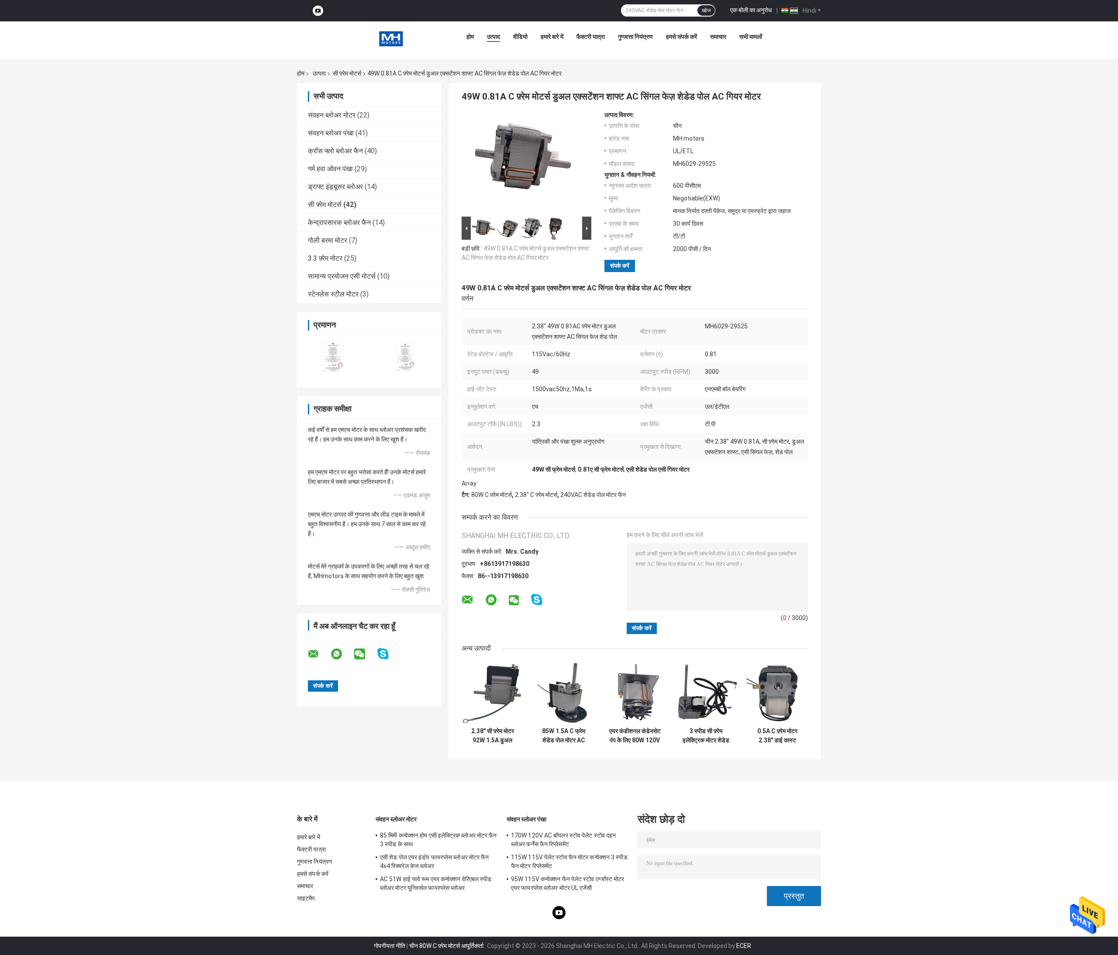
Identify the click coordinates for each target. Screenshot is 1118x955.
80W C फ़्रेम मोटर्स (491, 494)
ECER (743, 945)
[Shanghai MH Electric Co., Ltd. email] (319, 654)
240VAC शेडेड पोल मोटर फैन (593, 494)
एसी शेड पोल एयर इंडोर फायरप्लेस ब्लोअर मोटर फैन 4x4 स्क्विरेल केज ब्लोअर (434, 861)
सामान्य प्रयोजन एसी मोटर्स (342, 276)
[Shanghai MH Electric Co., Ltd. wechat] (365, 654)
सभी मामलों (750, 36)
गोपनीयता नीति (389, 945)
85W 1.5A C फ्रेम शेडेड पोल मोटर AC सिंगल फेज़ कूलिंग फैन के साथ (563, 735)
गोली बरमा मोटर (327, 240)
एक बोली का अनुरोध (751, 10)
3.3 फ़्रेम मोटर (325, 258)
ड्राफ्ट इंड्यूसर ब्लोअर (335, 187)
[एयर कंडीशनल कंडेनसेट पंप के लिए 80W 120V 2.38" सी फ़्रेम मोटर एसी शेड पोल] (635, 692)
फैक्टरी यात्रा (590, 36)
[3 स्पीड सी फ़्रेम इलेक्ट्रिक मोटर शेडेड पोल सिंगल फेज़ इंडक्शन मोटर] (706, 692)
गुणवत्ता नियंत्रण (635, 36)
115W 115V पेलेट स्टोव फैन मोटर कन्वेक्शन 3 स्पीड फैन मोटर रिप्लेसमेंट (569, 861)
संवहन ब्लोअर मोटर (331, 115)
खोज (706, 10)
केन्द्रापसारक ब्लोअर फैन (339, 222)
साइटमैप (306, 898)
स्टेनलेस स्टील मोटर (333, 294)
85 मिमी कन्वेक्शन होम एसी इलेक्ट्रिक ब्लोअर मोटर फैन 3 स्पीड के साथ (438, 840)
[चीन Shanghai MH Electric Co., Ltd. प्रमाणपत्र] (333, 356)
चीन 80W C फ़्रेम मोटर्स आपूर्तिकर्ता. (447, 945)
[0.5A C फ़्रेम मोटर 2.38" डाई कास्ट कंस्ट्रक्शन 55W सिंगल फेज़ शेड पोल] (777, 692)
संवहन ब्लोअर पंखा (331, 133)
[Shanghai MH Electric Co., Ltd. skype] (388, 653)
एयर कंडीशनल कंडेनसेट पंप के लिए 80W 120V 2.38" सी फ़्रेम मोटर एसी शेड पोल (635, 735)
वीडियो (520, 36)
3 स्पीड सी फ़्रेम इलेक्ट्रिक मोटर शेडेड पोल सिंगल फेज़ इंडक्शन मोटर (706, 735)
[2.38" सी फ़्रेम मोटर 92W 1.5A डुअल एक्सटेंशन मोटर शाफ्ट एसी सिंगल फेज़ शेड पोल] (492, 692)
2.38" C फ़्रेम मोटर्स (536, 494)
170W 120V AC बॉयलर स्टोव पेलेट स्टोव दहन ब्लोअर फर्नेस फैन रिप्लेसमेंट (563, 840)
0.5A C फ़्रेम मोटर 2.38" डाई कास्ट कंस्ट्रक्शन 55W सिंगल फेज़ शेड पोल (777, 735)
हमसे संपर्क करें (681, 36)
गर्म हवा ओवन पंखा (330, 169)
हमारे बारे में (552, 36)
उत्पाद (493, 36)
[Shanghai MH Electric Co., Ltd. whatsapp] (342, 654)
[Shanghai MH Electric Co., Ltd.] (391, 39)
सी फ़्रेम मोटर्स (347, 73)
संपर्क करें (619, 265)
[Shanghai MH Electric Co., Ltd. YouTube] (318, 10)
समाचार (718, 36)
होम (470, 36)
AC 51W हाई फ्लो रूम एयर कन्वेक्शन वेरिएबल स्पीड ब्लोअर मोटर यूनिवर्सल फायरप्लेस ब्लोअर (436, 883)
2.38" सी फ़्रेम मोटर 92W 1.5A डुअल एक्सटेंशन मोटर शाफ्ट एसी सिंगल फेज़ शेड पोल (492, 735)
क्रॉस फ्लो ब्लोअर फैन (335, 151)
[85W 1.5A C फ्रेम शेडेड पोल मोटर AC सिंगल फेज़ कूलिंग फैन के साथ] (563, 692)
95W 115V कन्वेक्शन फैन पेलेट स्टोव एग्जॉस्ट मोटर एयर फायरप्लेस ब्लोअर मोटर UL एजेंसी (568, 883)
